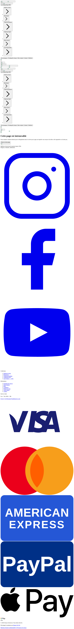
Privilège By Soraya (12, 58)
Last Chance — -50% (8, 378)
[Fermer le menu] (2, 3)
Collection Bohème (7, 376)
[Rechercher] (1, 61)
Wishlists (30, 58)
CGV (16, 627)
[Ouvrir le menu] (8, 1)
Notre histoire (6, 385)
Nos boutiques (4, 58)
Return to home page (5, 142)
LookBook (5, 387)
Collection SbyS (7, 377)
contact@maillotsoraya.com (14, 398)
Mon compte (20, 58)
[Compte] (9, 65)
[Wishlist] (3, 64)
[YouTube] (37, 368)
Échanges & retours (21, 627)
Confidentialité (11, 627)
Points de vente (6, 388)
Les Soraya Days (6, 5)
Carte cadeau (6, 390)
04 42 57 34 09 (4, 398)
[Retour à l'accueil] (3, 62)
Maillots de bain (7, 373)
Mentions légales (4, 627)
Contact (25, 58)
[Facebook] (37, 295)
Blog (4, 386)
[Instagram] (37, 222)
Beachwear (6, 374)
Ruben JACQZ (16, 625)
